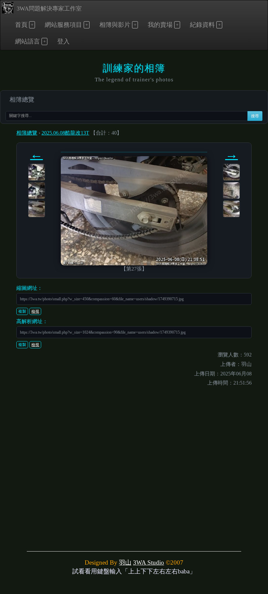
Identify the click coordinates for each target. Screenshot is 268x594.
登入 (63, 41)
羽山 (125, 562)
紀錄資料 (202, 24)
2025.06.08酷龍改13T (65, 133)
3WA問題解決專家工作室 (49, 8)
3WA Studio (148, 562)
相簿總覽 (21, 99)
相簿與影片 (114, 24)
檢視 (35, 311)
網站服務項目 (63, 24)
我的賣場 (160, 24)
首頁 (21, 24)
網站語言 (27, 41)
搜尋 (255, 116)
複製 (22, 311)
